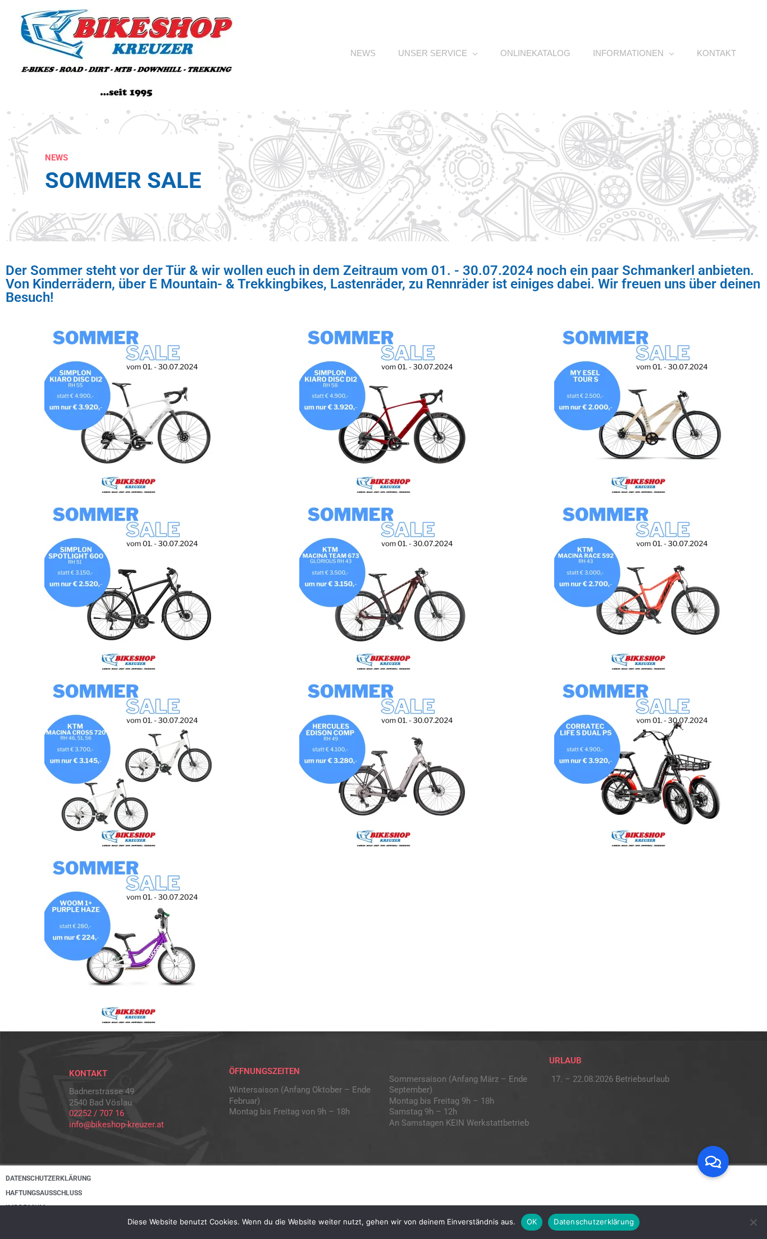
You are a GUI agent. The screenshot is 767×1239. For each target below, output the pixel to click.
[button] (713, 1161)
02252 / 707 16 (96, 1113)
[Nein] (753, 1222)
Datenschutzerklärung (594, 1221)
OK (532, 1221)
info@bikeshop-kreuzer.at (116, 1124)
